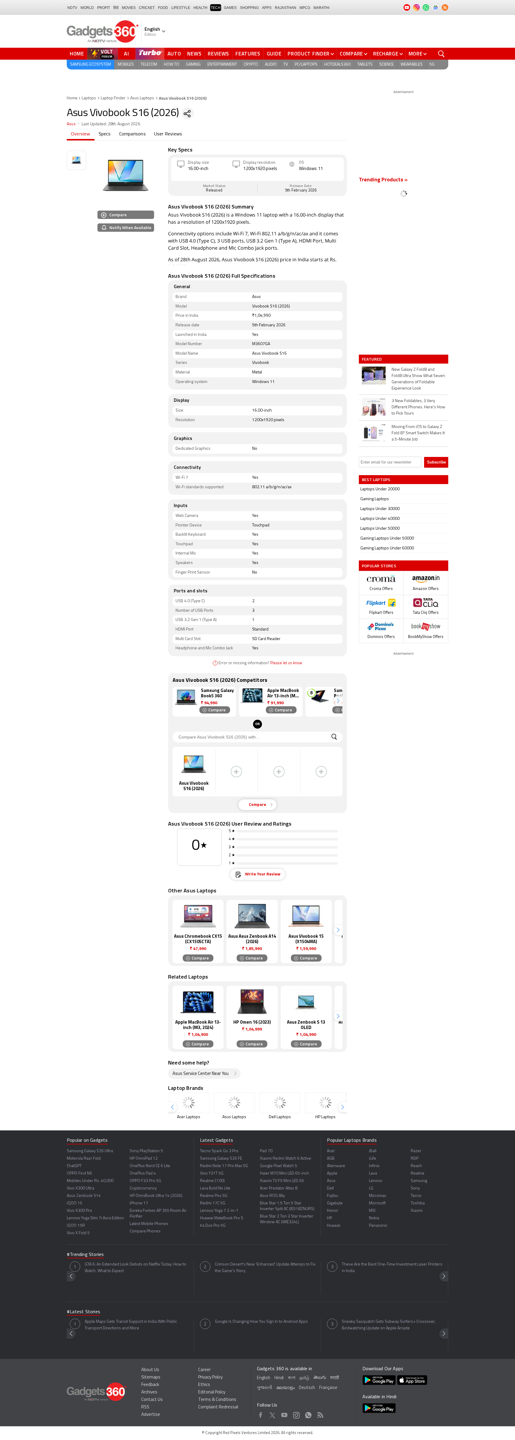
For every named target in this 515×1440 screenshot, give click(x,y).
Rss (320, 1414)
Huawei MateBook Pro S (221, 1218)
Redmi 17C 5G (212, 1203)
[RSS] (445, 7)
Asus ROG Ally (272, 1196)
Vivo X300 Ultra (80, 1188)
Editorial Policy (211, 1392)
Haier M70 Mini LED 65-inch (284, 1173)
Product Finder (309, 54)
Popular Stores (379, 566)
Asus (71, 124)
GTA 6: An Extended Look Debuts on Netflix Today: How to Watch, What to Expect (135, 1267)
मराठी (334, 1378)
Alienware (336, 1166)
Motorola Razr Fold (84, 1158)
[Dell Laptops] (279, 1103)
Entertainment (222, 64)
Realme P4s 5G (213, 1196)
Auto (174, 54)
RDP (414, 1158)
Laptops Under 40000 (380, 519)
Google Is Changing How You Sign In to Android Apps (261, 1322)
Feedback (150, 1385)
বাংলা (291, 1378)
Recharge (385, 54)
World (87, 8)
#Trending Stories (85, 1254)
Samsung (419, 1181)
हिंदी (116, 8)
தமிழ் (304, 1378)
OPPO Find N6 (79, 1173)
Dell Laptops (280, 1117)
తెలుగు (320, 1378)
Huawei (333, 1225)
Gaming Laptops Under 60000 (387, 548)
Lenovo (375, 1181)
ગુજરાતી (264, 1388)
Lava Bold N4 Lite (215, 1188)
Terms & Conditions (217, 1400)
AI (126, 54)
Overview (80, 134)
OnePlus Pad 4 (143, 1173)
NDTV (72, 8)
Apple (332, 1173)
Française (328, 1388)
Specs (105, 134)
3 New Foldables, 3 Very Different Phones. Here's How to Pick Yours (418, 407)
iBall (372, 1151)
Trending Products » (383, 180)
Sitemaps (150, 1377)
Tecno (416, 1196)
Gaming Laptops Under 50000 (387, 538)
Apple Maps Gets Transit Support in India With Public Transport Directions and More (131, 1325)
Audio (271, 64)
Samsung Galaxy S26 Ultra (90, 1151)
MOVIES (129, 8)
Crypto (251, 64)
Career (204, 1370)
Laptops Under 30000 (380, 509)
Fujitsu (332, 1196)
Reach (416, 1166)
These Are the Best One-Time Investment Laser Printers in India (392, 1267)
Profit (103, 8)
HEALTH (200, 8)
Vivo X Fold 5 (78, 1233)
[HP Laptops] (325, 1103)
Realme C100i (212, 1181)
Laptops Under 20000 (380, 489)
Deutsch (307, 1388)
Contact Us (152, 1400)
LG (371, 1188)
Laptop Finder (113, 98)
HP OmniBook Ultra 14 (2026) (156, 1196)
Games (230, 8)
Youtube (284, 1414)
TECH (216, 8)
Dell (330, 1188)
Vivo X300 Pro (79, 1211)
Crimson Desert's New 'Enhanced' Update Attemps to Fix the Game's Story (265, 1267)
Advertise (150, 1415)
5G (432, 64)
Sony (415, 1188)
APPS (267, 8)
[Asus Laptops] (234, 1103)
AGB (331, 1158)
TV (285, 64)
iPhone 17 (139, 1203)
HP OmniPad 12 (144, 1158)
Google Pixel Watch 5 (278, 1166)
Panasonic (378, 1225)
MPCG (305, 8)
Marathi (321, 8)
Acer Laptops (188, 1117)
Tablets (365, 64)
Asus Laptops (142, 98)
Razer (416, 1151)
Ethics (204, 1385)
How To (171, 64)
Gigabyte (335, 1203)
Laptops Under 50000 (380, 528)
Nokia (374, 1218)
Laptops (89, 98)
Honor (332, 1211)
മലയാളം (285, 1388)
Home (77, 54)
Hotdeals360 (337, 64)
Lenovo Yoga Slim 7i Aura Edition (95, 1218)
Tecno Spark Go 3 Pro (219, 1151)
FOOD (163, 8)
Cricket (147, 8)
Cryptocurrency (143, 1188)
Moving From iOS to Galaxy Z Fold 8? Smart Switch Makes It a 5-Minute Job (418, 433)
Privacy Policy (210, 1377)
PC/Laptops (306, 64)
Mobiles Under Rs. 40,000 (90, 1181)
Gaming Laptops (374, 499)
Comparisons (132, 134)
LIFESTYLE (180, 8)
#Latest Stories (83, 1312)
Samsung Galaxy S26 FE (221, 1158)
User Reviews (168, 134)
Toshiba (418, 1203)
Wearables (412, 64)
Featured (372, 359)
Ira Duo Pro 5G (213, 1225)
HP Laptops (325, 1117)
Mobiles (126, 64)
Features (247, 54)
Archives (149, 1392)
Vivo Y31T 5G (212, 1173)
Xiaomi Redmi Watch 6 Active (285, 1158)
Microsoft (377, 1203)
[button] (337, 700)
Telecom (149, 64)
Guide (274, 54)
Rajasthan (285, 8)
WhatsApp (308, 1414)
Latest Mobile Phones (149, 1224)
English (263, 1378)
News (194, 54)
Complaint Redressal (218, 1407)
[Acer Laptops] (188, 1103)
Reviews (218, 54)
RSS (145, 1407)
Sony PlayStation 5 (146, 1151)
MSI (372, 1211)
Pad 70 (266, 1151)
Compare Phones (145, 1231)
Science (386, 64)
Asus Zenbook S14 (84, 1196)
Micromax (377, 1196)
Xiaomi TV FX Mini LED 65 (282, 1181)
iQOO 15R (76, 1225)
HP (329, 1218)
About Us (150, 1370)
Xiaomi (417, 1211)
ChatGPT (74, 1166)
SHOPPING (249, 8)
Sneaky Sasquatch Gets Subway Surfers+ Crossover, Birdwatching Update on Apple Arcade (388, 1325)
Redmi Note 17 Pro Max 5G (224, 1166)
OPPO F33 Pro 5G (145, 1181)
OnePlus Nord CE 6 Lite (150, 1166)
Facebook (260, 1414)
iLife (372, 1158)
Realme (417, 1173)
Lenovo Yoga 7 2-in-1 (219, 1211)
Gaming (193, 64)
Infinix (374, 1166)
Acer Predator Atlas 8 (278, 1188)
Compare (351, 54)
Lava (373, 1173)
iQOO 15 (74, 1203)
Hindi (279, 1378)
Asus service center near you (201, 1074)
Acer (331, 1151)
